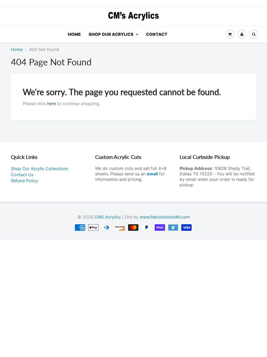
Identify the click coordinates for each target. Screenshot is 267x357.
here (51, 103)
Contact (156, 34)
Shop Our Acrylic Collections (39, 168)
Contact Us (22, 174)
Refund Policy (24, 180)
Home (74, 34)
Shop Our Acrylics (111, 34)
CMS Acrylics (107, 217)
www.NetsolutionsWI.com (165, 217)
